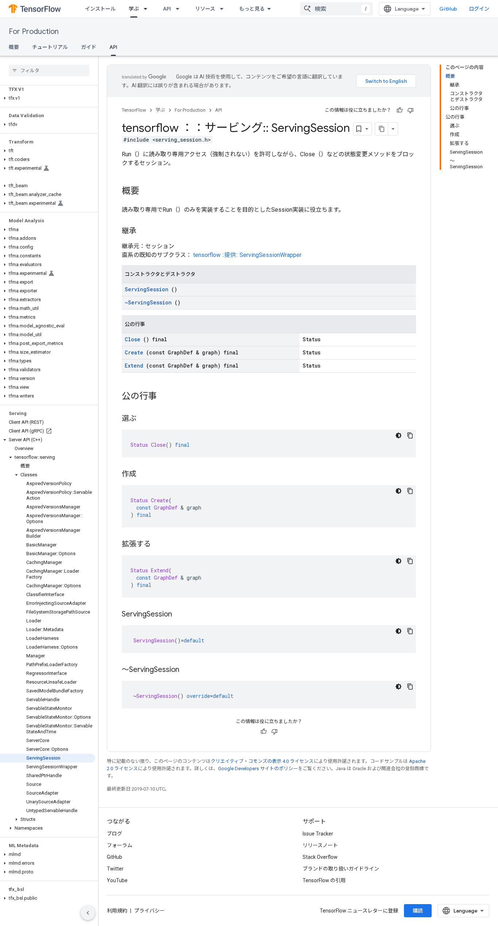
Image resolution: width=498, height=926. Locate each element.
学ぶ (134, 8)
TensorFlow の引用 (324, 880)
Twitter (115, 869)
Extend (134, 365)
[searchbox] (49, 70)
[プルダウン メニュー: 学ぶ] (147, 9)
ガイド (88, 47)
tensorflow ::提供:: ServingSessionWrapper (247, 254)
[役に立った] (399, 110)
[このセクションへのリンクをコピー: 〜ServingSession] (186, 670)
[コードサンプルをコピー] (410, 435)
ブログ (114, 834)
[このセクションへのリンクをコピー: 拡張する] (158, 544)
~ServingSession (148, 302)
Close (132, 339)
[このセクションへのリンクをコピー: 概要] (146, 191)
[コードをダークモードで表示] (398, 435)
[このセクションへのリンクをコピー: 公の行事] (164, 396)
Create (134, 352)
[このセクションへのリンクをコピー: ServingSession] (179, 614)
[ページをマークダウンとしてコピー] (381, 129)
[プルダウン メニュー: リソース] (224, 9)
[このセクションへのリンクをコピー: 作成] (143, 474)
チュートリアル (50, 47)
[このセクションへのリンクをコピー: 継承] (143, 231)
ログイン (479, 9)
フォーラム (119, 845)
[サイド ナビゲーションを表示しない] (88, 913)
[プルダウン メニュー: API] (179, 9)
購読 (418, 910)
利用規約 (117, 911)
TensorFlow (134, 110)
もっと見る (252, 8)
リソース (205, 8)
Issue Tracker (318, 834)
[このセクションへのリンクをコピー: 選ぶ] (143, 419)
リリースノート (320, 845)
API (167, 8)
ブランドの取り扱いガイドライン (341, 869)
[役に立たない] (410, 110)
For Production (34, 31)
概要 (14, 47)
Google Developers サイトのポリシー (258, 768)
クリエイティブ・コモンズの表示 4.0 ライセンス (262, 761)
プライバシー (149, 911)
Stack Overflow (320, 857)
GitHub (448, 8)
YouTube (117, 880)
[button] (47, 98)
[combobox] (336, 8)
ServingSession (146, 289)
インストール (100, 8)
